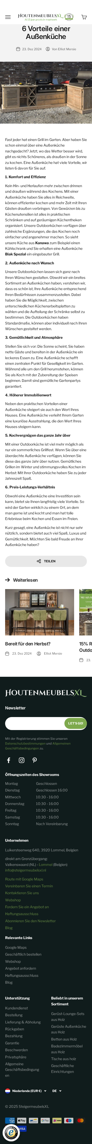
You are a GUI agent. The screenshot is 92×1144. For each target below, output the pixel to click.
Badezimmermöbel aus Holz (67, 1049)
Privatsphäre (15, 1057)
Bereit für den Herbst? (28, 643)
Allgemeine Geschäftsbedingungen (22, 1069)
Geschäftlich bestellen (23, 954)
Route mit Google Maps (24, 879)
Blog (9, 928)
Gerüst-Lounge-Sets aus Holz (67, 1016)
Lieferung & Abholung (23, 1022)
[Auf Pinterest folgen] (34, 760)
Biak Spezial (15, 254)
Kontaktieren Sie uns (22, 893)
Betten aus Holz (64, 1039)
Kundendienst (16, 1008)
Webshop (13, 900)
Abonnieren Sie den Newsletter (30, 921)
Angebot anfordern (20, 968)
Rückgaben (14, 1029)
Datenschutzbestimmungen (25, 743)
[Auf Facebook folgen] (8, 760)
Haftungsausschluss (21, 914)
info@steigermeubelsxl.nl (25, 870)
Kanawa (42, 243)
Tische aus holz (63, 1059)
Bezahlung (13, 1036)
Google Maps (16, 947)
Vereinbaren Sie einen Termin (29, 886)
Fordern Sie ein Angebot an (27, 907)
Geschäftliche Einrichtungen (62, 1068)
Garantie (12, 1043)
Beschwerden (16, 1050)
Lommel (45, 864)
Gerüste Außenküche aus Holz (68, 1029)
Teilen (49, 561)
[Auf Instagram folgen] (21, 760)
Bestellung (13, 1015)
